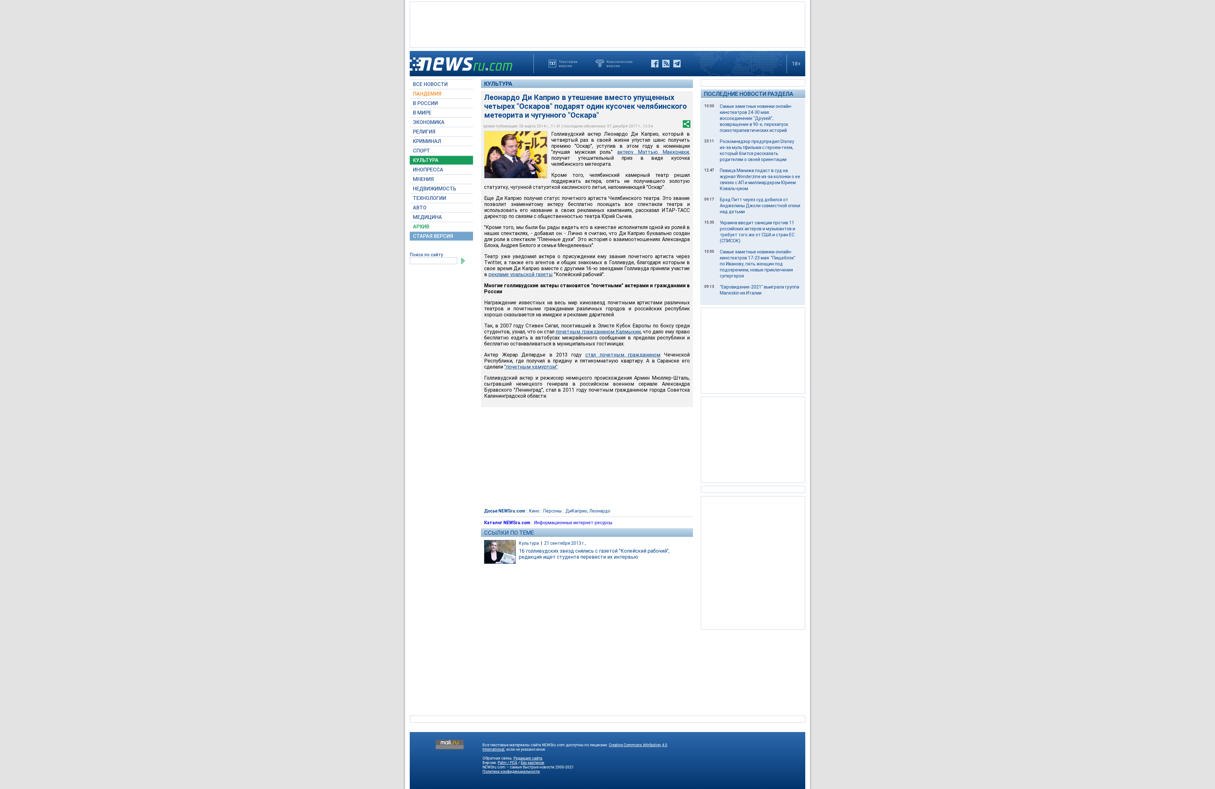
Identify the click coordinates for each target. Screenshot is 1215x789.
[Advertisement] (607, 24)
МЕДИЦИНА (427, 217)
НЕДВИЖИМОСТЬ (434, 189)
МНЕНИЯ (423, 179)
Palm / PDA (507, 763)
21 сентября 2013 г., (565, 543)
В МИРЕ (422, 113)
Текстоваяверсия (568, 63)
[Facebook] (654, 63)
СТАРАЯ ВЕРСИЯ (433, 236)
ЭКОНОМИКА (429, 122)
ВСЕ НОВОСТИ (430, 84)
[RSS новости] (666, 63)
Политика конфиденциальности (511, 771)
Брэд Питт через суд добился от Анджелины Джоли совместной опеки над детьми (760, 205)
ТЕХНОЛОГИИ (429, 198)
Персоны (552, 510)
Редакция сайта (528, 758)
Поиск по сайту (426, 254)
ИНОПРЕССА (428, 170)
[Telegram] (677, 63)
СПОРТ (421, 151)
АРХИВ (421, 227)
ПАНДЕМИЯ (427, 94)
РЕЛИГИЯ (424, 132)
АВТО (420, 208)
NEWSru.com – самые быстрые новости (518, 767)
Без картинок (532, 763)
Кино (534, 510)
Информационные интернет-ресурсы (573, 522)
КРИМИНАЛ (427, 141)
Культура (498, 83)
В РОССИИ (425, 103)
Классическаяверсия (619, 63)
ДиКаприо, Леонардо (587, 510)
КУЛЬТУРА (426, 160)
